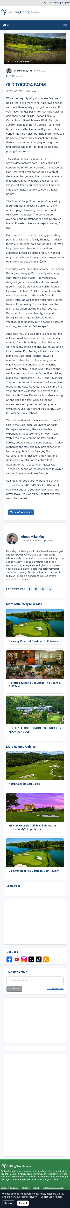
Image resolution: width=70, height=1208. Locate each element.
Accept (23, 1203)
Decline (8, 1203)
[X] (43, 589)
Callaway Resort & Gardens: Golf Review (34, 641)
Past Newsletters (55, 988)
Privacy (25, 1187)
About (4, 1187)
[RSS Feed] (49, 589)
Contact (14, 1187)
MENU (7, 25)
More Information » (21, 512)
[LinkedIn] (36, 589)
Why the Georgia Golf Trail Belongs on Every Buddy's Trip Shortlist (32, 827)
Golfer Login (52, 3)
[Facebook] (29, 589)
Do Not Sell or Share (53, 1187)
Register (66, 3)
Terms (36, 1187)
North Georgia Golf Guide (24, 783)
